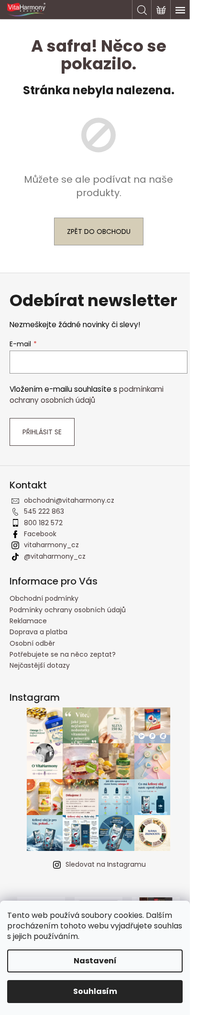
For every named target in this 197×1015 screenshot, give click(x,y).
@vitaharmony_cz (55, 556)
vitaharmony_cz (51, 545)
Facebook (40, 534)
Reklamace (28, 621)
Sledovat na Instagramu (106, 864)
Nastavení (95, 960)
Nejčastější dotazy (40, 665)
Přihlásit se (42, 432)
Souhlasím (95, 991)
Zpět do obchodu (99, 231)
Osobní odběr (32, 643)
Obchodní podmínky (44, 598)
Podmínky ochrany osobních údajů (68, 610)
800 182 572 (43, 523)
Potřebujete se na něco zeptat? (63, 654)
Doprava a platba (38, 632)
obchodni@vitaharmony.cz (69, 500)
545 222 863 (44, 511)
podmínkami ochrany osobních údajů (87, 394)
